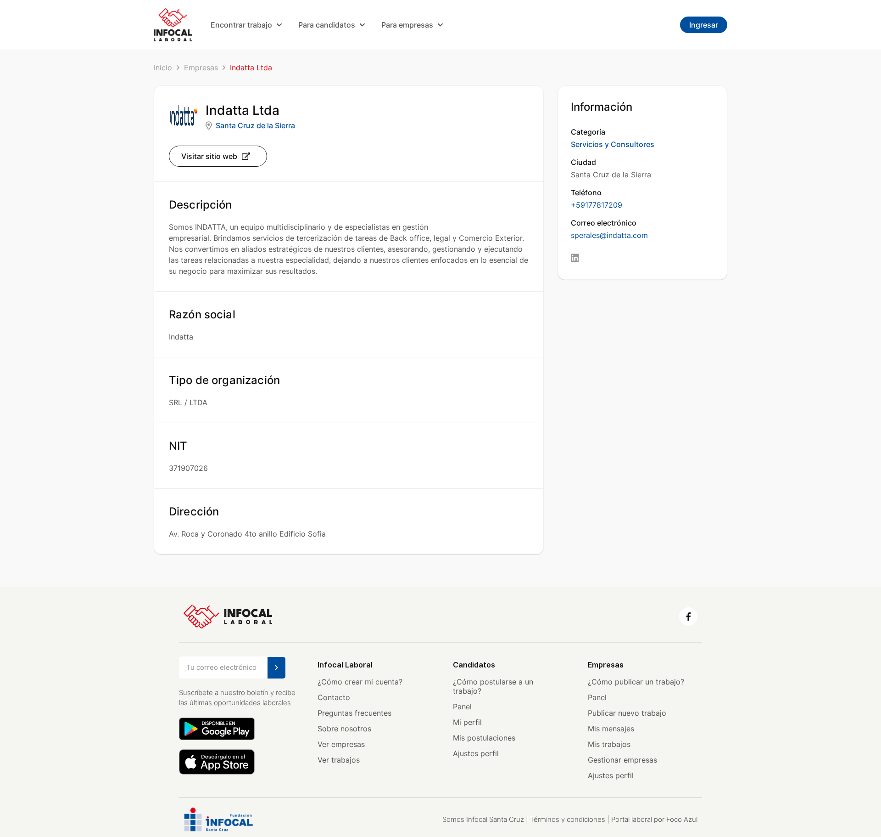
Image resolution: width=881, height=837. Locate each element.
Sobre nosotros (344, 728)
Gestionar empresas (622, 759)
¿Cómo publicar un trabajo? (636, 681)
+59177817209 (596, 204)
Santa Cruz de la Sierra (255, 125)
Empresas (201, 67)
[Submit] (276, 668)
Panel (462, 706)
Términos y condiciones (567, 819)
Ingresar (703, 24)
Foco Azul (681, 819)
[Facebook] (688, 616)
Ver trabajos (339, 759)
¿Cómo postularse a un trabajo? (493, 686)
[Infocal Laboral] (173, 24)
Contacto (334, 697)
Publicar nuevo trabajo (627, 713)
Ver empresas (341, 744)
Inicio (163, 67)
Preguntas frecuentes (354, 713)
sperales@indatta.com (609, 235)
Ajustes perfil (476, 753)
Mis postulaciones (484, 737)
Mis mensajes (611, 728)
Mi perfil (467, 722)
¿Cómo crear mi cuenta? (360, 681)
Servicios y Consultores (612, 144)
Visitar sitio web (209, 156)
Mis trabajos (609, 744)
